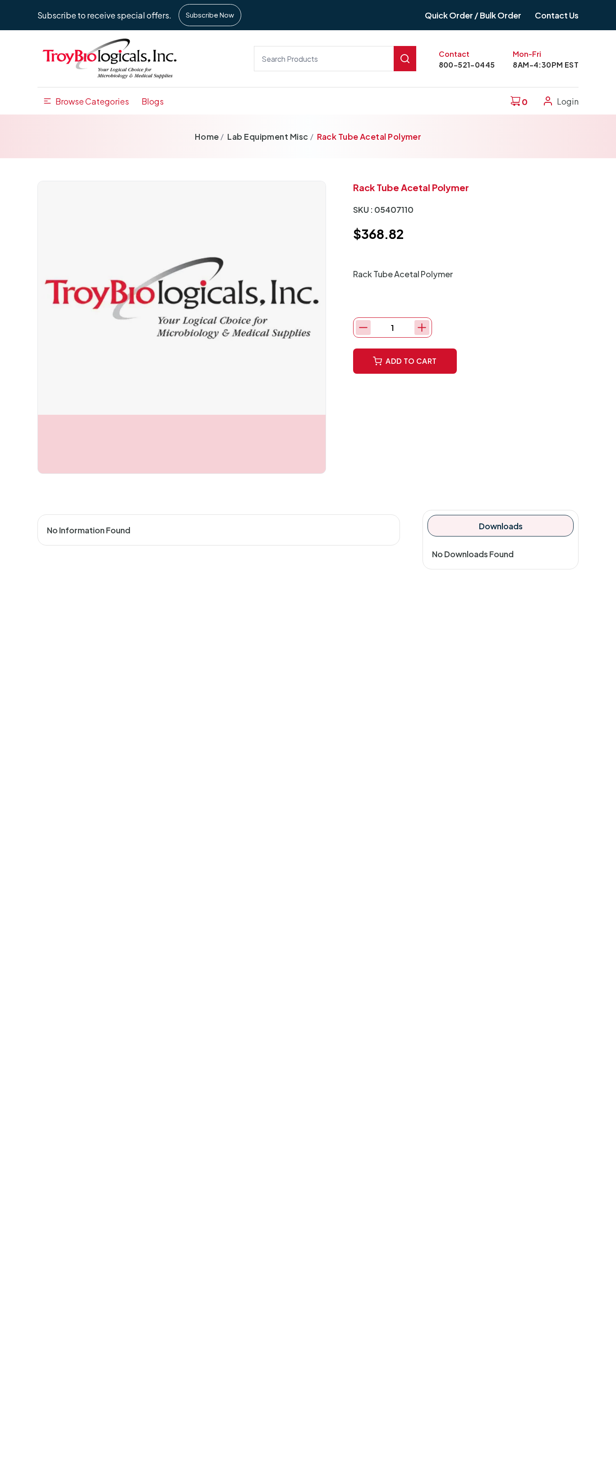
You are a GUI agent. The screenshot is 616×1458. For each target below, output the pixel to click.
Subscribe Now (210, 14)
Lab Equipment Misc (267, 136)
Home (207, 136)
